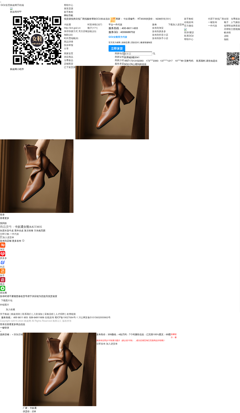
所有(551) (166, 18)
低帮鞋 (227, 25)
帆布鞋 (227, 32)
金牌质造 (235, 25)
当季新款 (235, 18)
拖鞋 (226, 39)
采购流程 (49, 313)
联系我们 (26, 313)
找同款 (3, 223)
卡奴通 (126, 18)
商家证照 (119, 56)
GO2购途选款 (103, 18)
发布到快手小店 (160, 38)
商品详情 (68, 41)
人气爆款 (235, 22)
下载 (170, 24)
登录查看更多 (4, 216)
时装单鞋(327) (95, 24)
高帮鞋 (227, 29)
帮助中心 (68, 5)
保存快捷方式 (71, 31)
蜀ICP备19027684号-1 (66, 317)
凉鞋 (226, 35)
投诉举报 (68, 45)
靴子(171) (93, 27)
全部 (226, 18)
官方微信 (188, 25)
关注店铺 (83, 31)
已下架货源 (69, 67)
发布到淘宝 (158, 27)
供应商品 (68, 56)
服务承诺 (119, 63)
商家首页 (68, 53)
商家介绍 (119, 60)
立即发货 (117, 48)
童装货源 (68, 8)
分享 (66, 48)
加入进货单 (178, 24)
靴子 (226, 22)
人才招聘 (60, 313)
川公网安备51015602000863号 (95, 317)
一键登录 (4, 327)
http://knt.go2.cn (72, 27)
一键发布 (212, 22)
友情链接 (71, 313)
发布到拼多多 (159, 31)
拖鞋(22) (68, 34)
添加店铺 (17, 334)
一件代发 (212, 25)
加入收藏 (10, 309)
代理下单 (212, 18)
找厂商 (220, 18)
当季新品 (68, 60)
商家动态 (119, 53)
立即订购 (9, 233)
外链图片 (4, 304)
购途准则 (15, 313)
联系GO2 (189, 35)
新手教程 (68, 11)
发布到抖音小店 (160, 34)
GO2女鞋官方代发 (118, 36)
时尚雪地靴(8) (71, 38)
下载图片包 (6, 300)
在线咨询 (188, 22)
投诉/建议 (189, 32)
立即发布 (100, 343)
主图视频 (235, 29)
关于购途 (4, 313)
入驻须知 (37, 313)
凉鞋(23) (92, 31)
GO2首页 (5, 5)
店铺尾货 (68, 63)
